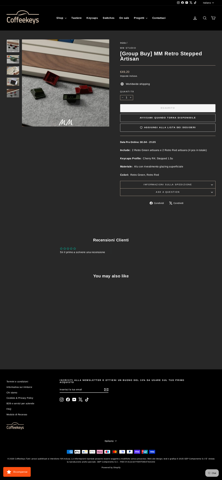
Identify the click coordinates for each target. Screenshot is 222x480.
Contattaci (159, 18)
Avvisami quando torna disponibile (168, 117)
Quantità (127, 91)
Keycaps (92, 18)
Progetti (139, 18)
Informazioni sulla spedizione (168, 184)
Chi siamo (12, 392)
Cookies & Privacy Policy (20, 398)
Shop (60, 18)
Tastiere (76, 18)
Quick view (31, 332)
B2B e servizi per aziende (20, 403)
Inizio (123, 43)
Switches (108, 18)
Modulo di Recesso (17, 414)
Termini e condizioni (17, 381)
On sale (124, 18)
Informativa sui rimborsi (19, 387)
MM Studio (128, 48)
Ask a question (168, 192)
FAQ (9, 409)
